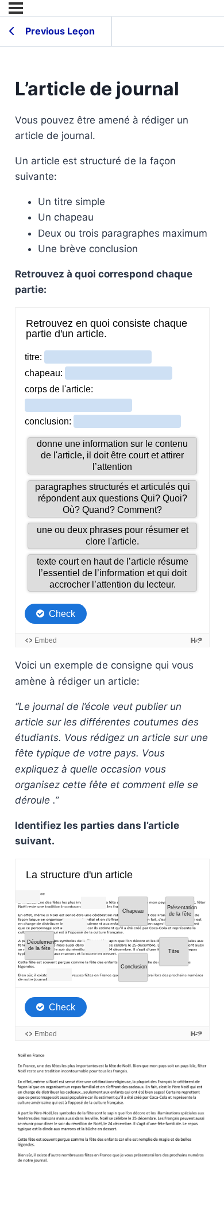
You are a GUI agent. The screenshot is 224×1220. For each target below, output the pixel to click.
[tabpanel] (112, 642)
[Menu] (16, 8)
